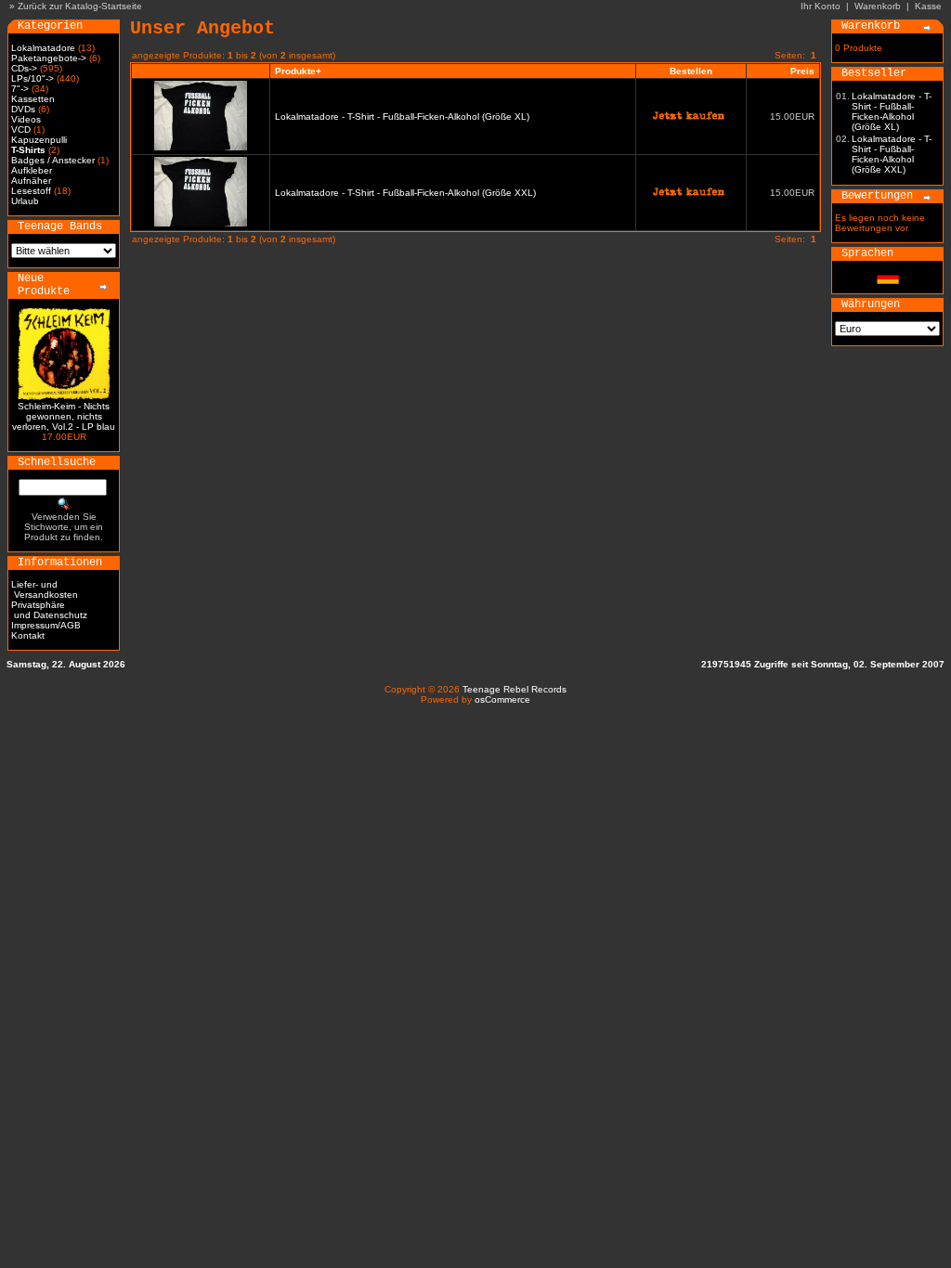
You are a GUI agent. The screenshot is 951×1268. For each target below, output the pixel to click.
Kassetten (33, 99)
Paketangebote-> (48, 58)
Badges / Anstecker (53, 160)
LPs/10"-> (32, 78)
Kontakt (28, 635)
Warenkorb (877, 6)
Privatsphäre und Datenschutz (49, 610)
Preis (802, 71)
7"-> (20, 89)
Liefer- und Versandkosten (44, 589)
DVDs (23, 109)
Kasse (928, 6)
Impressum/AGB (46, 625)
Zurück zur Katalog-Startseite (80, 6)
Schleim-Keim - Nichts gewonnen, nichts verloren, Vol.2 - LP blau (63, 416)
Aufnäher (31, 180)
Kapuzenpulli (39, 140)
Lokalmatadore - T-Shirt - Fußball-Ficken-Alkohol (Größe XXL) (405, 193)
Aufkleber (31, 170)
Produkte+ (298, 71)
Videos (26, 119)
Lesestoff (31, 191)
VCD (21, 129)
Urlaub (25, 201)
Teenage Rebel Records (514, 689)
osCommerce (502, 699)
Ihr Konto (820, 6)
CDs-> (24, 68)
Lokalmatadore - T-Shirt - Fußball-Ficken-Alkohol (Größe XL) (402, 116)
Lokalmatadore (43, 48)
